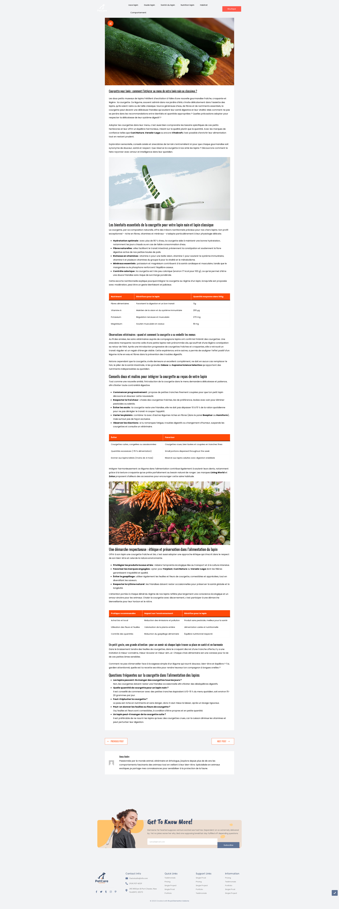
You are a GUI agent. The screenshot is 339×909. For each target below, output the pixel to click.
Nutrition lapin (187, 5)
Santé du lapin (168, 5)
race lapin (133, 5)
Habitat (204, 5)
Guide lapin (149, 5)
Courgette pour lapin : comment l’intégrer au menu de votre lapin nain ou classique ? (153, 91)
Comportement (138, 12)
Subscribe (228, 845)
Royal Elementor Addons (178, 901)
